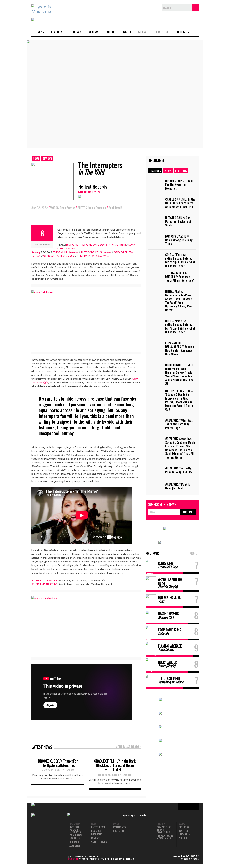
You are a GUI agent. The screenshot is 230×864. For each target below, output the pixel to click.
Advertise (162, 32)
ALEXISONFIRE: (96, 252)
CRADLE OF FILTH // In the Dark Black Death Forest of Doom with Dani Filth (114, 765)
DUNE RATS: (93, 255)
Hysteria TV (119, 827)
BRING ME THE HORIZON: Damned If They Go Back (96, 244)
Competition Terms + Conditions (164, 829)
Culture (111, 32)
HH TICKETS (182, 32)
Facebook (184, 827)
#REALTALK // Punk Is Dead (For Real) (177, 486)
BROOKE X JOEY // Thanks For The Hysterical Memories (58, 763)
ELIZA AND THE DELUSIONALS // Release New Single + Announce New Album (179, 348)
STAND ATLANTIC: (58, 255)
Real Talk (75, 32)
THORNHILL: (65, 252)
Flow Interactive (189, 856)
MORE (194, 553)
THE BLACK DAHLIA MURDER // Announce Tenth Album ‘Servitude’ (179, 276)
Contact (143, 32)
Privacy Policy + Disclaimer (165, 837)
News (41, 32)
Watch (127, 32)
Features (57, 32)
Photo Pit (118, 831)
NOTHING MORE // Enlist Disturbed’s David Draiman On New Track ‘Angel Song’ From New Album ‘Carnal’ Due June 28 (179, 374)
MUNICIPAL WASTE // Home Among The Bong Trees (179, 240)
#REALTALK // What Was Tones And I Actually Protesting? (179, 424)
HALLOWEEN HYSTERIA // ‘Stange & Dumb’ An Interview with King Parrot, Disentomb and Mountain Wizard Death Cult (179, 400)
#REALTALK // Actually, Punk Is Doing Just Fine (179, 470)
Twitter (183, 831)
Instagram (184, 834)
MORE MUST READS (128, 747)
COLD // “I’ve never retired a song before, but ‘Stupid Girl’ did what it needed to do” (180, 260)
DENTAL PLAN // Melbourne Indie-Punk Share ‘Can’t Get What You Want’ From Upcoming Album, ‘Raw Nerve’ (178, 300)
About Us (74, 838)
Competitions (99, 841)
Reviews (93, 32)
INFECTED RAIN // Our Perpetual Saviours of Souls (178, 221)
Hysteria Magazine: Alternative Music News (75, 830)
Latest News (98, 827)
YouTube (183, 838)
